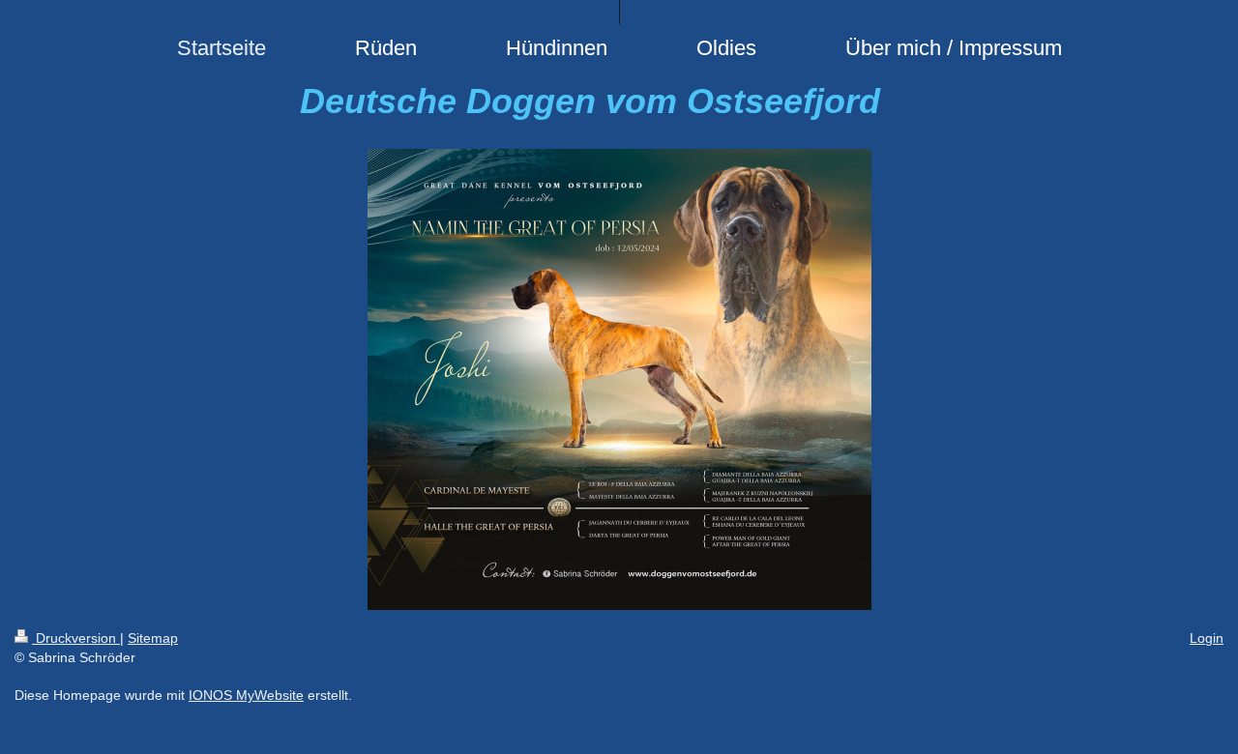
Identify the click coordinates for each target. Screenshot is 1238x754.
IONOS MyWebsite (246, 695)
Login (1206, 638)
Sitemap (153, 638)
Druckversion (76, 638)
